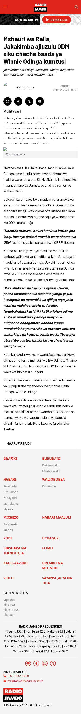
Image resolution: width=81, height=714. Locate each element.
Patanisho (49, 486)
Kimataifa (10, 486)
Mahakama (11, 503)
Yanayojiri (10, 498)
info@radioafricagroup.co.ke (25, 680)
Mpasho (9, 600)
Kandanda (10, 524)
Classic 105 (11, 610)
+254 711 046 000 (18, 676)
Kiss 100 (9, 605)
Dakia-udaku (51, 465)
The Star (9, 615)
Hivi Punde (10, 492)
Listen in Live (59, 19)
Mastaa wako (51, 471)
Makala (8, 509)
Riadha (8, 530)
